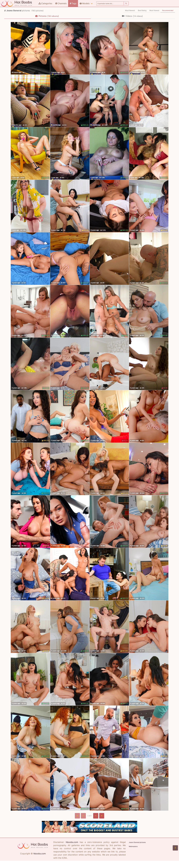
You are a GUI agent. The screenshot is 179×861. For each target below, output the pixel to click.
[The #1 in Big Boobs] (89, 832)
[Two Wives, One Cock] (70, 574)
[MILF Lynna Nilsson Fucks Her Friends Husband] (70, 48)
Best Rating (142, 10)
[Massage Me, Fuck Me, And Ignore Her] (109, 364)
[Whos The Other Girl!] (109, 732)
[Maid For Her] (30, 258)
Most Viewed (154, 10)
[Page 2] (95, 816)
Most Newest (130, 10)
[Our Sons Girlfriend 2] (148, 416)
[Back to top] (175, 848)
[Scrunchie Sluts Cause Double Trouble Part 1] (148, 574)
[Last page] (101, 816)
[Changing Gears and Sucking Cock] (70, 521)
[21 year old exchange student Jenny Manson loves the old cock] (70, 153)
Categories (46, 3)
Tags (74, 3)
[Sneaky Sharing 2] (148, 679)
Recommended (167, 10)
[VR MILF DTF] (70, 469)
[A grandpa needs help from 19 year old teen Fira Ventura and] (148, 101)
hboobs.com (39, 853)
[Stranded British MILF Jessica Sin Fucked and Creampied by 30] (30, 48)
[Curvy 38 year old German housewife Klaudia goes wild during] (30, 101)
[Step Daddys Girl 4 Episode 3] (109, 258)
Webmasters (133, 846)
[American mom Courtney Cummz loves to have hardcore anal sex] (148, 48)
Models (86, 3)
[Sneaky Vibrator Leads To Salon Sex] (148, 784)
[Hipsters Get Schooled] (148, 626)
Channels (62, 3)
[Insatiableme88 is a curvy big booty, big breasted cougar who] (30, 206)
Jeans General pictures (137, 842)
